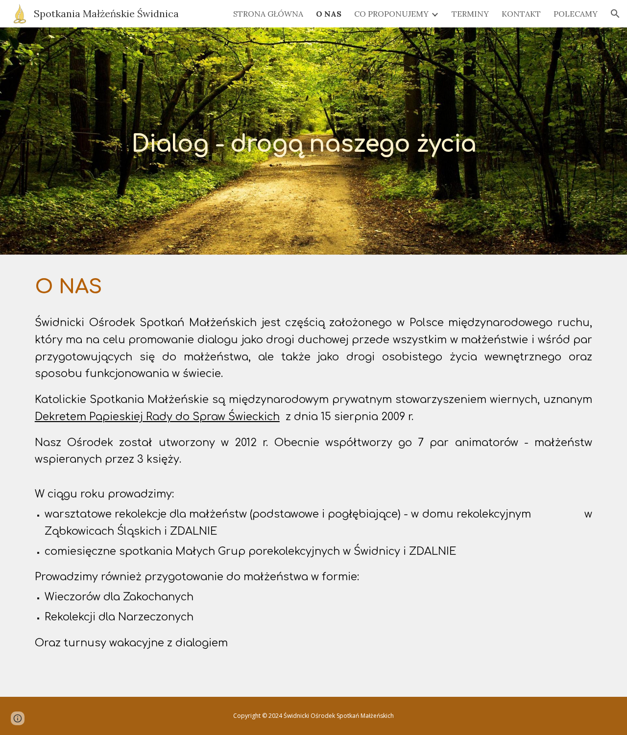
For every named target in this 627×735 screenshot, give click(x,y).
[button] (615, 13)
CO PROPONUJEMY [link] (391, 14)
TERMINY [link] (470, 14)
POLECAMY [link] (576, 14)
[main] (337, 141)
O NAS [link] (328, 14)
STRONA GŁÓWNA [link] (268, 14)
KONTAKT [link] (521, 14)
